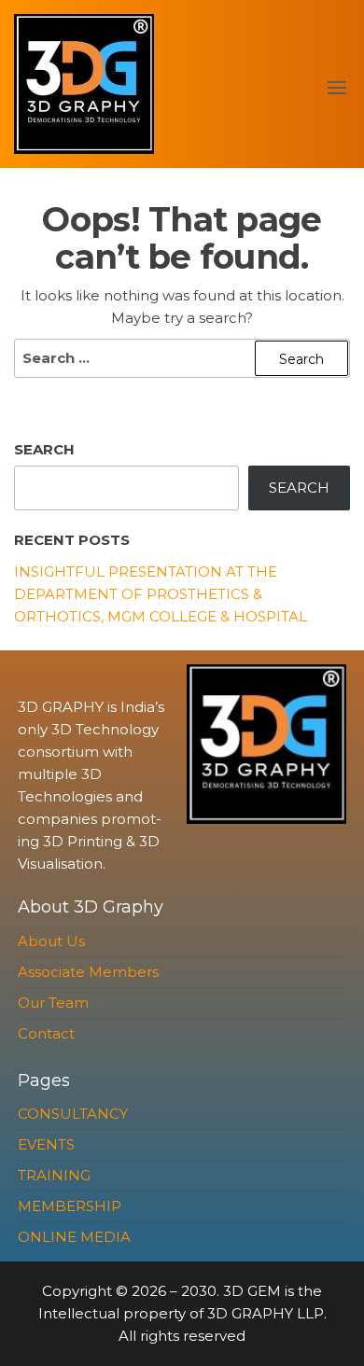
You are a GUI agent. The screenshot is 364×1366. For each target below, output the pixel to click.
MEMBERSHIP (69, 1206)
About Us (51, 941)
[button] (337, 88)
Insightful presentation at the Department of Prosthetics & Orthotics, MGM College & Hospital (160, 594)
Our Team (53, 1002)
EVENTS (46, 1144)
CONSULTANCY (73, 1113)
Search (44, 449)
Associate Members (88, 972)
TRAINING (54, 1175)
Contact (46, 1033)
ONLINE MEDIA (74, 1237)
